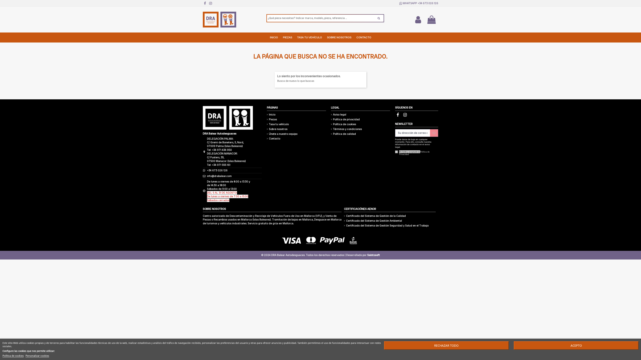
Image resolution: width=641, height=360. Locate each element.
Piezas (273, 119)
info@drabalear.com (219, 176)
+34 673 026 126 (428, 3)
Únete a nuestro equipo (283, 134)
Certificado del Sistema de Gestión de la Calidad (376, 216)
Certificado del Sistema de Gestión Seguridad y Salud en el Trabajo (387, 225)
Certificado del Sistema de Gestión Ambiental (374, 220)
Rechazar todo (446, 346)
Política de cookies (344, 124)
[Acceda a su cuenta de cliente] (418, 20)
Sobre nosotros (278, 129)
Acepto (576, 346)
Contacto (274, 138)
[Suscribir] (434, 132)
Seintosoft (373, 255)
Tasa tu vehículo (279, 124)
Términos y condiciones (347, 129)
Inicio (272, 114)
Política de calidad (344, 134)
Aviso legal (339, 114)
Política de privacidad (346, 119)
